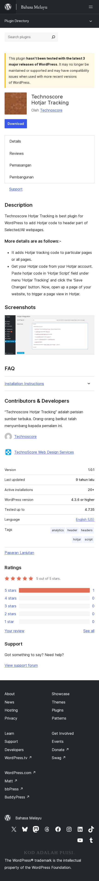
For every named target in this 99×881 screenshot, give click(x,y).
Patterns (59, 718)
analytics (58, 530)
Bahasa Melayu (28, 818)
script (89, 539)
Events (58, 741)
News (9, 702)
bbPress (14, 789)
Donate (60, 749)
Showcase (61, 694)
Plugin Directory (17, 21)
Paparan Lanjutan (19, 552)
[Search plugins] (53, 37)
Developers (14, 749)
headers (87, 530)
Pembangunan (21, 177)
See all (88, 630)
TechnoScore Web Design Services (44, 452)
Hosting (11, 710)
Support (16, 189)
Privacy (11, 718)
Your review (14, 630)
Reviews (16, 153)
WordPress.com (20, 772)
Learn (9, 733)
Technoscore (51, 110)
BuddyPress (17, 797)
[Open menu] (91, 7)
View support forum (21, 665)
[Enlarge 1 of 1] (88, 321)
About (10, 694)
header (72, 530)
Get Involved (63, 733)
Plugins (58, 710)
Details (15, 141)
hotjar (77, 539)
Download (16, 124)
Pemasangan (20, 165)
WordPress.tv (18, 757)
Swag (59, 757)
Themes (58, 702)
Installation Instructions (24, 384)
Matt (11, 781)
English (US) (85, 519)
